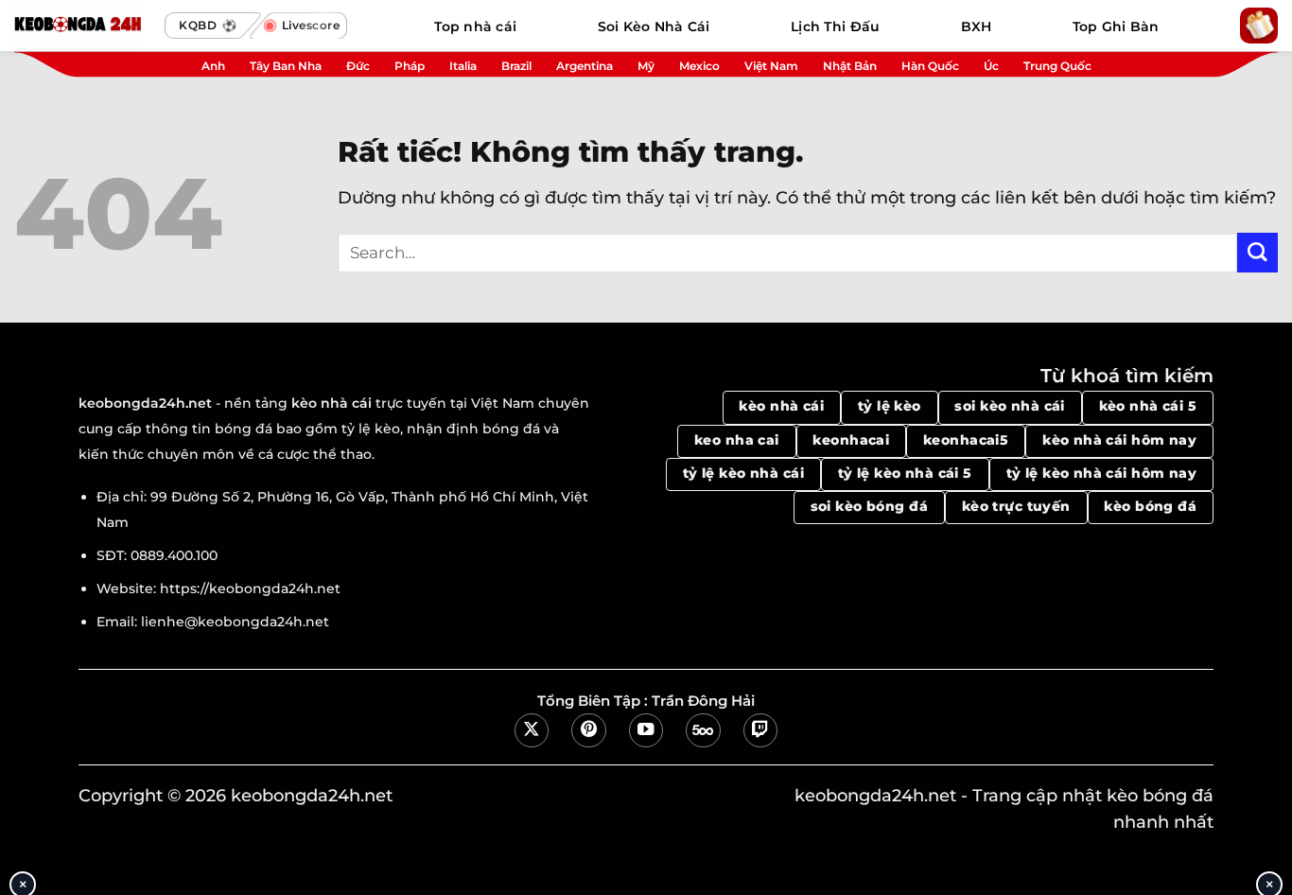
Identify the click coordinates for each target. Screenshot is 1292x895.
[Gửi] (1257, 253)
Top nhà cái (475, 26)
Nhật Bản (850, 66)
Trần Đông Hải (703, 701)
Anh (213, 66)
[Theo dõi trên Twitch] (760, 730)
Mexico (699, 66)
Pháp (409, 66)
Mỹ (646, 66)
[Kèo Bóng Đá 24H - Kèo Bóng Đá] (85, 25)
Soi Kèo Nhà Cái (654, 26)
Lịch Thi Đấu (835, 26)
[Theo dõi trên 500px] (703, 730)
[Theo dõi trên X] (532, 730)
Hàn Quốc (930, 66)
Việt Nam (771, 66)
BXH (976, 26)
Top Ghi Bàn (1116, 26)
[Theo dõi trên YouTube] (646, 730)
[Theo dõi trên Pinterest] (588, 730)
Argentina (584, 66)
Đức (358, 66)
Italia (463, 66)
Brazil (516, 66)
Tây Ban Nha (286, 66)
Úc (991, 66)
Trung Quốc (1057, 66)
